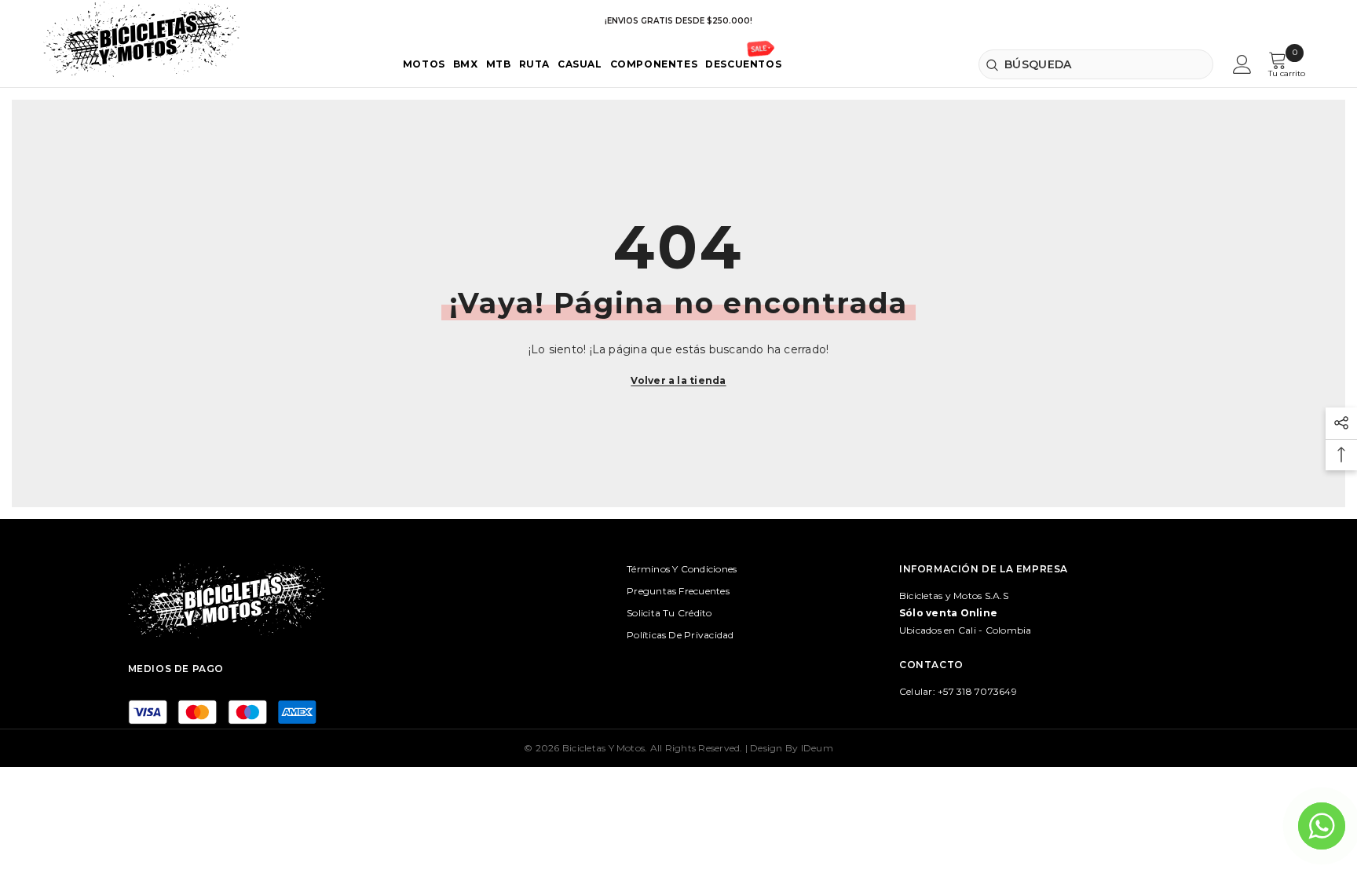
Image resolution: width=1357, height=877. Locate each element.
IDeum (817, 748)
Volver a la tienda (678, 380)
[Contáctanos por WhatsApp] (1321, 826)
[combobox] (1096, 64)
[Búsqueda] (1095, 64)
